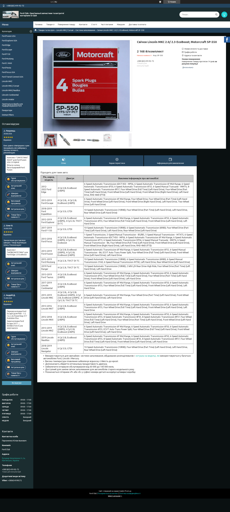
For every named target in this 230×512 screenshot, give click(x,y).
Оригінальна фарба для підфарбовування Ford (12, 105)
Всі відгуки (16, 383)
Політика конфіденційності (130, 493)
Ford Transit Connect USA (12, 77)
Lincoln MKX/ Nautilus (11, 90)
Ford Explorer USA (9, 41)
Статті (94, 24)
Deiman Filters (8, 115)
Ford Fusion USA (8, 36)
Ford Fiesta (6, 68)
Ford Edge (6, 45)
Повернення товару (66, 24)
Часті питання (107, 24)
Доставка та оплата (137, 24)
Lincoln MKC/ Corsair (65, 30)
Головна (38, 24)
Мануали (121, 24)
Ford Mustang (7, 59)
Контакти (83, 24)
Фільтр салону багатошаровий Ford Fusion (16, 167)
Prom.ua (128, 491)
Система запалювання (85, 30)
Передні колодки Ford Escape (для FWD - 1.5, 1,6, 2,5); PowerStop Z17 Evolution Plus (17, 314)
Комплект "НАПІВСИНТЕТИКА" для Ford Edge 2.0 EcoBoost (17, 252)
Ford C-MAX (7, 63)
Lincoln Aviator (8, 99)
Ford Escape (7, 50)
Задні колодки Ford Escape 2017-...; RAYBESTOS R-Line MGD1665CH (15, 324)
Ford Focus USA (8, 72)
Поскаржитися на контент (108, 493)
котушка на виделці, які (148, 356)
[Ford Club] (11, 14)
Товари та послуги (46, 30)
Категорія (7, 31)
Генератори (7, 110)
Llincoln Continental (10, 95)
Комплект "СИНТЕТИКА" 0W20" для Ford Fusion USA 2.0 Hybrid (17, 160)
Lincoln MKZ (7, 81)
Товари (49, 24)
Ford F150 (6, 54)
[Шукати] (216, 15)
